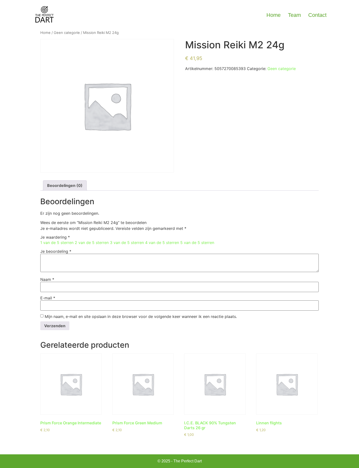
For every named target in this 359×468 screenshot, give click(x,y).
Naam (47, 279)
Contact (317, 15)
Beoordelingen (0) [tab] (65, 185)
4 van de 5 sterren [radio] (162, 242)
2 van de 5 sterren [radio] (92, 242)
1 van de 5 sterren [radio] (57, 242)
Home (273, 15)
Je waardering (55, 237)
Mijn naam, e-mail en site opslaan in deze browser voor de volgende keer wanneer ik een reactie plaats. (141, 316)
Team (294, 15)
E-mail (47, 298)
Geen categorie (67, 33)
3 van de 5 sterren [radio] (127, 242)
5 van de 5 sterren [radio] (197, 242)
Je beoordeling (55, 251)
